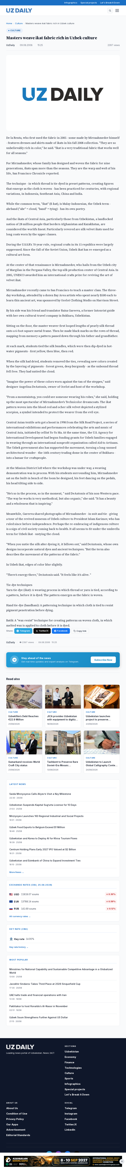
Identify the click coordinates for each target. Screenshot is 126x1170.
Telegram (25, 630)
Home (9, 23)
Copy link (81, 631)
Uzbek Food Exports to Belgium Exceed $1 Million (37, 827)
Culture (19, 23)
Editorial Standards (18, 1135)
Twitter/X (43, 630)
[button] (110, 10)
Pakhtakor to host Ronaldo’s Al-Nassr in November (38, 1006)
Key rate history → (18, 947)
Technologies (73, 1067)
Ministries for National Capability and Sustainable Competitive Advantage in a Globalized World (61, 971)
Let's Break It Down (110, 2)
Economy (70, 1057)
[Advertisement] (63, 1161)
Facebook (62, 630)
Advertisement (15, 1129)
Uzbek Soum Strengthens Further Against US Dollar (38, 1017)
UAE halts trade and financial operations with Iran (38, 995)
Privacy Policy (15, 1119)
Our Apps (12, 1124)
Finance (69, 1062)
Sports (69, 1078)
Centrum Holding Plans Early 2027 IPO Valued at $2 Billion (42, 849)
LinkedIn (70, 1129)
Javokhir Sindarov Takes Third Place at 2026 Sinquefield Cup (44, 983)
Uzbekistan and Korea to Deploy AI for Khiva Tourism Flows (43, 838)
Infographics (70, 2)
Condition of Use (16, 1113)
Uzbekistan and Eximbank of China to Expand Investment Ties (45, 860)
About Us (12, 1108)
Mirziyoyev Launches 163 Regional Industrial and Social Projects (46, 816)
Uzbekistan (72, 1051)
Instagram (71, 1113)
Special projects (89, 2)
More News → (16, 872)
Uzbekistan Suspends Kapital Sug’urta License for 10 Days (42, 804)
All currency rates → (20, 916)
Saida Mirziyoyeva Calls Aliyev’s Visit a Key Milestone (40, 793)
